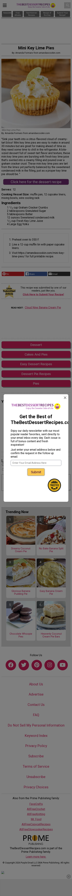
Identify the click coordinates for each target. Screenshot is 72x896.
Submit (36, 472)
